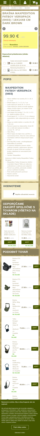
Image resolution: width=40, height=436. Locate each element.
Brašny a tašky (17, 8)
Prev (4, 28)
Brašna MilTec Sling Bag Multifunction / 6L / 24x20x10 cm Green (16, 306)
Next (36, 28)
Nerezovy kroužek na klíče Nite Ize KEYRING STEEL (18, 70)
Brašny (27, 8)
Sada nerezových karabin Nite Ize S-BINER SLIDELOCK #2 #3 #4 (19, 63)
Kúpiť (36, 307)
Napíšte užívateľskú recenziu (24, 194)
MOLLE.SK (5, 8)
